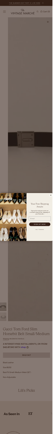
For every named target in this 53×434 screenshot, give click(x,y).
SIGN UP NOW (39, 224)
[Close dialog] (49, 195)
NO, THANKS (39, 229)
